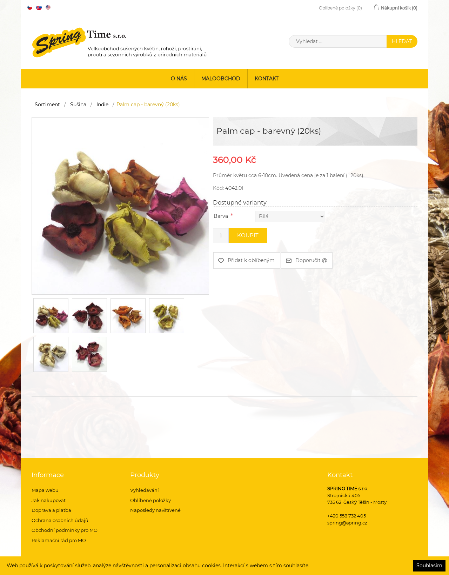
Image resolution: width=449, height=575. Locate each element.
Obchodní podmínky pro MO (65, 530)
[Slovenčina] (39, 7)
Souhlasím (429, 565)
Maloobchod (220, 78)
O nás (179, 78)
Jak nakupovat (49, 500)
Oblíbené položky (150, 500)
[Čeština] (30, 7)
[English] (48, 7)
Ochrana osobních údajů (60, 520)
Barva (221, 216)
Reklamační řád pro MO (59, 540)
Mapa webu (45, 490)
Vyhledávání (144, 490)
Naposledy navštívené (155, 510)
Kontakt (267, 78)
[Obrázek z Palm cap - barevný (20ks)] (120, 205)
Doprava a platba (51, 510)
